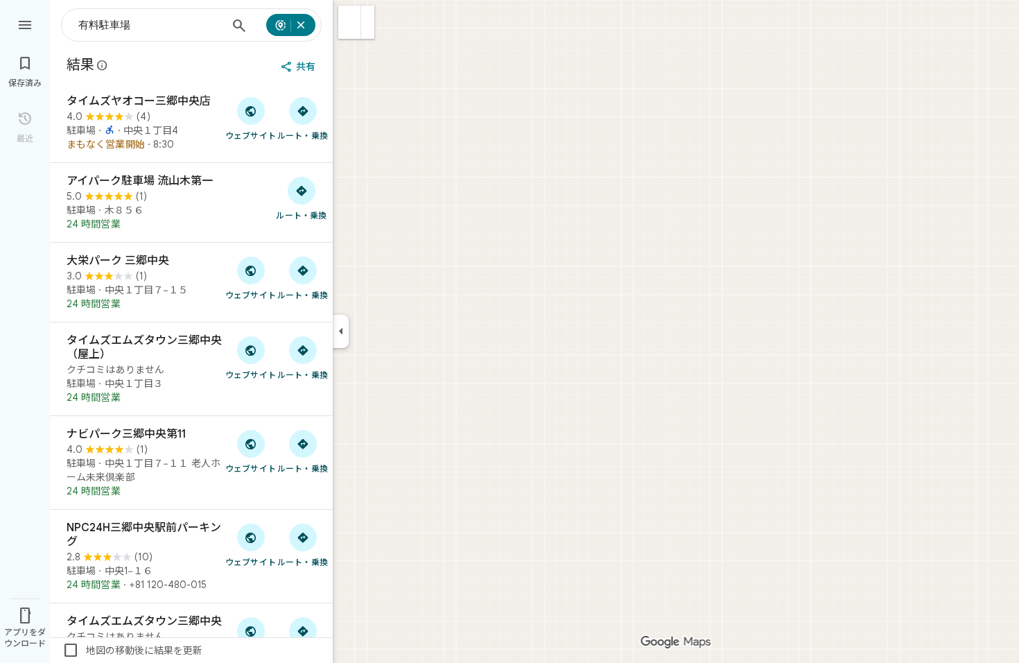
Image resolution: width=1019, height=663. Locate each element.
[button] (349, 22)
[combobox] (149, 25)
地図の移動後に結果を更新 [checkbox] (132, 650)
